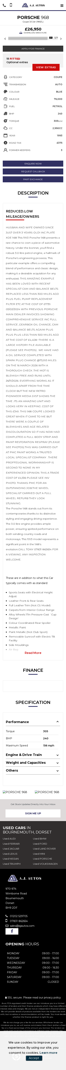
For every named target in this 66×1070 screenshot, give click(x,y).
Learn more (48, 1052)
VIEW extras (46, 67)
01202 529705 (18, 916)
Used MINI (39, 853)
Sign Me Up (33, 813)
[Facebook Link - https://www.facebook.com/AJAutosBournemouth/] (12, 931)
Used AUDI (9, 838)
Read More (33, 653)
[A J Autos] (33, 5)
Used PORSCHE (42, 858)
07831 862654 (18, 921)
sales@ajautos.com (21, 925)
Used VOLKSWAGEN (45, 863)
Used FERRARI (11, 843)
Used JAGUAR (11, 848)
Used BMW (39, 838)
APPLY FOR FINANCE (33, 48)
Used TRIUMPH (12, 863)
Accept (34, 1058)
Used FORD (40, 843)
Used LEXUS (10, 853)
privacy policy (52, 997)
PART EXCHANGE (33, 179)
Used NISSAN (11, 858)
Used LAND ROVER (44, 848)
